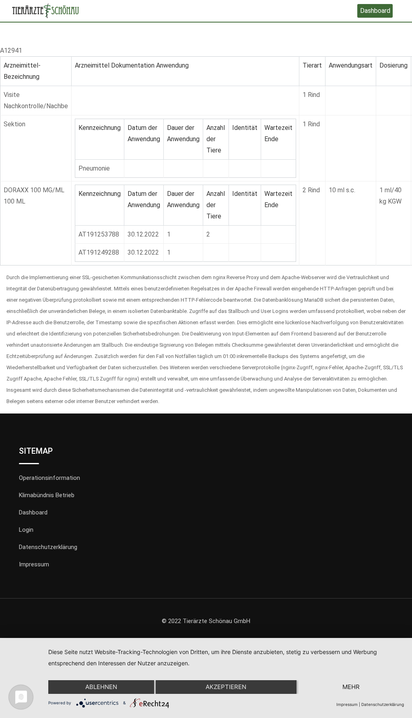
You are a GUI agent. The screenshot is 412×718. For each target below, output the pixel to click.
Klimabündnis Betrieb (46, 495)
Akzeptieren (226, 687)
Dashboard (375, 10)
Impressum (34, 564)
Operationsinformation (49, 477)
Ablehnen (101, 687)
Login (26, 529)
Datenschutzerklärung (48, 547)
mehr (351, 687)
